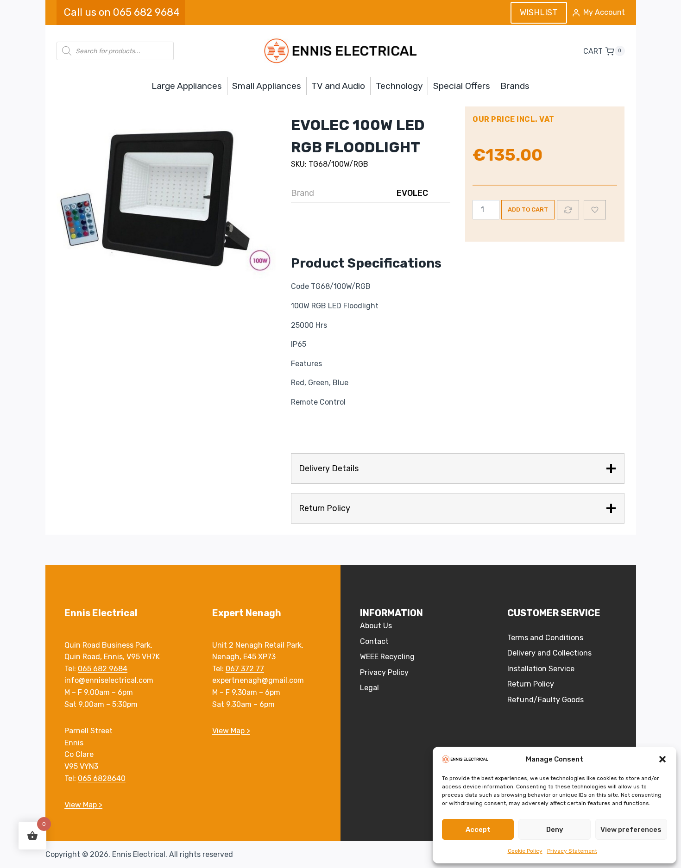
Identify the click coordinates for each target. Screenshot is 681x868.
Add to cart (528, 209)
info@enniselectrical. (101, 680)
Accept (478, 829)
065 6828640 (102, 778)
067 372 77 (245, 668)
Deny (554, 829)
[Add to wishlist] (595, 209)
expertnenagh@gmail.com (258, 680)
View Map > (83, 804)
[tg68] (167, 205)
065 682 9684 (102, 668)
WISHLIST (539, 12)
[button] (662, 759)
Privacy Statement (572, 851)
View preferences (631, 829)
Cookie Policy (525, 851)
